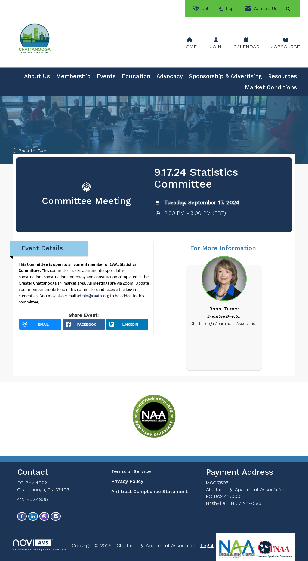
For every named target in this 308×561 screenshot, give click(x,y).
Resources (282, 76)
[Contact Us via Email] (56, 516)
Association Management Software (40, 549)
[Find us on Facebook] (22, 516)
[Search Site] (289, 8)
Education (136, 76)
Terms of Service (131, 471)
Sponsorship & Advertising (225, 76)
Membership (73, 76)
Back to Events (35, 151)
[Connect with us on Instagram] (44, 516)
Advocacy (169, 76)
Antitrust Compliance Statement (149, 491)
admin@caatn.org (93, 296)
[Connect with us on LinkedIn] (33, 516)
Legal (207, 545)
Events (106, 76)
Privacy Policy (127, 481)
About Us (37, 76)
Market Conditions (271, 87)
